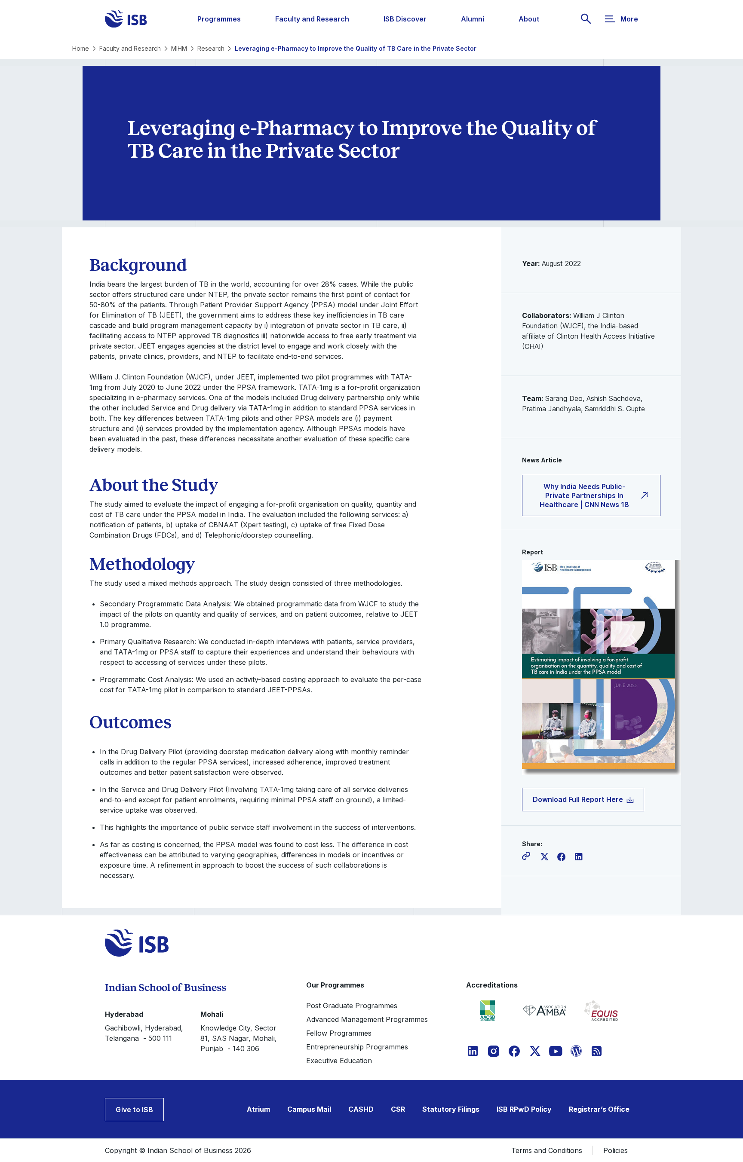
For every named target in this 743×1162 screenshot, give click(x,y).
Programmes (219, 19)
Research (210, 48)
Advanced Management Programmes (367, 1019)
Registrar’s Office (599, 1109)
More (629, 19)
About (529, 19)
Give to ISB (134, 1109)
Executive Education (339, 1060)
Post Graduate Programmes (351, 1005)
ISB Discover (405, 19)
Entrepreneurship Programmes (357, 1047)
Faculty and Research (312, 19)
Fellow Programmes (339, 1033)
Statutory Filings (450, 1109)
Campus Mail (309, 1109)
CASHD (361, 1109)
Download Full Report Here (578, 799)
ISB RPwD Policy (524, 1109)
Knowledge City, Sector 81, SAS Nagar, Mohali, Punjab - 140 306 (238, 1038)
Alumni (472, 19)
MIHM (179, 48)
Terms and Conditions (546, 1150)
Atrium (258, 1109)
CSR (398, 1109)
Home (80, 48)
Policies (615, 1150)
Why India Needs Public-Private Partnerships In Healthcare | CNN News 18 (584, 495)
